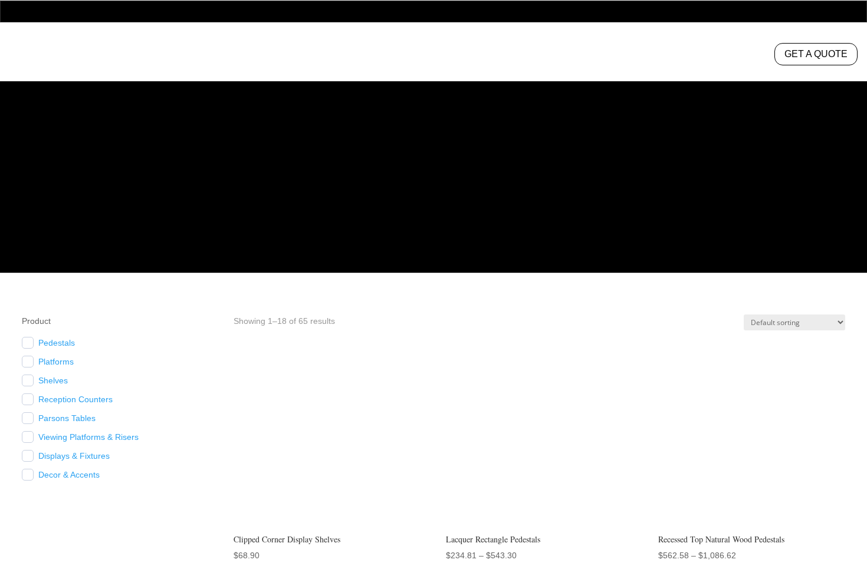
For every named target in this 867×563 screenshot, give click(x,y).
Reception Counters (79, 399)
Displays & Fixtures (76, 456)
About (610, 56)
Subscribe (817, 535)
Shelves (54, 380)
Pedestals (256, 56)
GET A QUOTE (814, 53)
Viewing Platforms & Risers (94, 437)
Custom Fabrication (505, 56)
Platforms (58, 361)
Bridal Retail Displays (366, 56)
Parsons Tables (69, 418)
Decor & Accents (73, 474)
